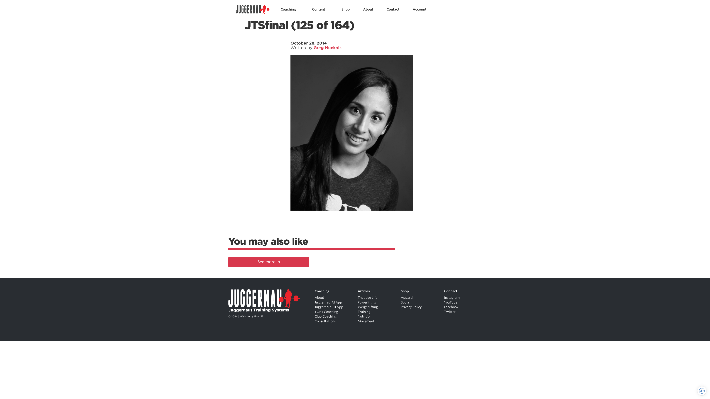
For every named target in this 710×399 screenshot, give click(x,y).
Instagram (452, 297)
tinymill (258, 316)
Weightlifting (368, 307)
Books (405, 302)
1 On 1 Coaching (326, 312)
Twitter (450, 312)
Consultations (325, 321)
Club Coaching (326, 316)
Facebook (451, 307)
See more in (269, 262)
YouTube (450, 302)
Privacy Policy (411, 307)
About (368, 9)
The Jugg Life (367, 297)
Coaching (288, 9)
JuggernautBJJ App (329, 307)
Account (419, 9)
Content (318, 9)
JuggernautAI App (328, 302)
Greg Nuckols (328, 47)
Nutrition (364, 316)
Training (364, 312)
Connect (450, 291)
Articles (364, 291)
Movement (366, 321)
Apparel (407, 297)
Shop (346, 9)
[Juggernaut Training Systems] (252, 9)
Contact (393, 9)
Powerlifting (367, 302)
